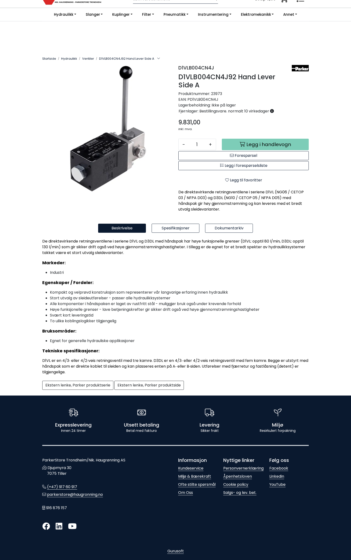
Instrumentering (213, 14)
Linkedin (276, 476)
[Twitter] (46, 526)
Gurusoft (175, 551)
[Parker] (300, 68)
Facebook (278, 468)
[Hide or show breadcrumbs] (158, 59)
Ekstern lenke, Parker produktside (149, 385)
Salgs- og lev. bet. (239, 492)
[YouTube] (72, 526)
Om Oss (185, 492)
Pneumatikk (175, 14)
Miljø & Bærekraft (194, 476)
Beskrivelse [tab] (122, 228)
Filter (146, 14)
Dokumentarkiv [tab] (229, 228)
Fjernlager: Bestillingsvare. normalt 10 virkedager (224, 111)
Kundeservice (190, 468)
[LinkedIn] (59, 526)
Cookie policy (235, 484)
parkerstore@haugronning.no (75, 494)
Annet (288, 14)
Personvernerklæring (243, 468)
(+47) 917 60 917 (62, 487)
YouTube (277, 484)
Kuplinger (121, 14)
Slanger (93, 14)
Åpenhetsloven (237, 476)
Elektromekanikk (256, 14)
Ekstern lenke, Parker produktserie (77, 385)
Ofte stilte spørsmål (197, 484)
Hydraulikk (63, 14)
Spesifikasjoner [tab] (176, 228)
